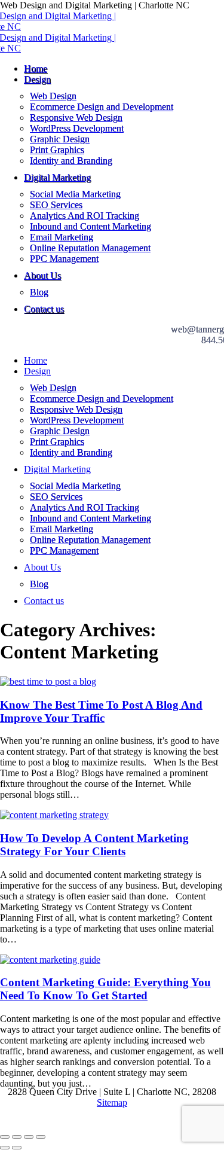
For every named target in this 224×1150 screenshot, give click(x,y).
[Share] (17, 1137)
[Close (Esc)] (5, 1137)
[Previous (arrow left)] (5, 1147)
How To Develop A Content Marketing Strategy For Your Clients (94, 845)
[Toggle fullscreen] (28, 1137)
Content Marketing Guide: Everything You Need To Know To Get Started (105, 989)
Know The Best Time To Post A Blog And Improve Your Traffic (101, 711)
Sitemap (112, 1102)
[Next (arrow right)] (17, 1147)
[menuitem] (35, 68)
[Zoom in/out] (40, 1137)
